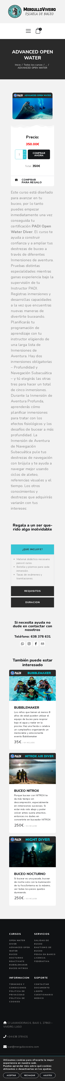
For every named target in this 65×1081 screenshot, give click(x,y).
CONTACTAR (41, 984)
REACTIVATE (16, 961)
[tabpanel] (32, 570)
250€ (25, 825)
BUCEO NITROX (26, 791)
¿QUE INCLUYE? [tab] (32, 549)
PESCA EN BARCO (45, 954)
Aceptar (11, 1075)
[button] (32, 181)
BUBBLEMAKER (26, 707)
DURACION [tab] (32, 602)
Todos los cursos (33, 64)
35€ (24, 742)
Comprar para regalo (32, 181)
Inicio (18, 64)
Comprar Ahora (39, 154)
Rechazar (29, 1075)
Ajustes (47, 1075)
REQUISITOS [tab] (32, 591)
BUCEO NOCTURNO (30, 874)
